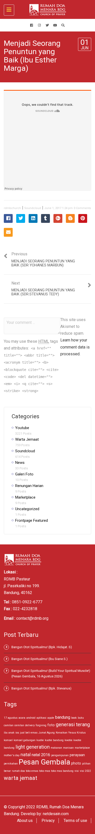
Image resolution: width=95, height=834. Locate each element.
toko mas (44, 771)
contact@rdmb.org (32, 618)
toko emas (32, 771)
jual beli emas (28, 732)
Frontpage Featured (31, 520)
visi (76, 771)
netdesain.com (56, 813)
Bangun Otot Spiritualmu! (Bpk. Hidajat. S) (41, 647)
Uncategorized (27, 509)
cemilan (19, 725)
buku (81, 717)
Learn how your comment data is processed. (75, 347)
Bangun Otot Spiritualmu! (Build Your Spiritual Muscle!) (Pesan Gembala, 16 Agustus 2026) (50, 673)
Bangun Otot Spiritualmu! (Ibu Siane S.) (39, 659)
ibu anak (9, 732)
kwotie (68, 740)
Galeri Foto (24, 474)
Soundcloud (32, 208)
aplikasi (41, 717)
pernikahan (11, 763)
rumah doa (18, 771)
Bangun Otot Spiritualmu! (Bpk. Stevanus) (41, 688)
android (30, 717)
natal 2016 (41, 754)
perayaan (77, 755)
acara (21, 717)
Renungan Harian (29, 485)
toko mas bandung (62, 771)
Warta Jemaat (27, 439)
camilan (8, 725)
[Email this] (8, 232)
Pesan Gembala (44, 762)
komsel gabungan (24, 740)
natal (26, 754)
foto (51, 725)
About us (25, 820)
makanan (56, 747)
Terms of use (75, 820)
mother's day (12, 755)
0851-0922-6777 (27, 602)
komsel (8, 740)
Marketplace (25, 497)
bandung (62, 717)
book (74, 717)
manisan (68, 747)
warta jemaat (20, 778)
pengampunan (60, 755)
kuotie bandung (54, 740)
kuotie (40, 740)
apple (50, 717)
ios (17, 732)
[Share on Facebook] (8, 218)
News (20, 462)
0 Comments (82, 208)
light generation (32, 747)
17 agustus (10, 717)
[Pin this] (82, 218)
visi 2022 (85, 771)
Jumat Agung (47, 732)
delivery (30, 725)
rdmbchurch (12, 208)
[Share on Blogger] (70, 218)
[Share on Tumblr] (45, 218)
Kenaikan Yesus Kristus (71, 732)
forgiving (41, 725)
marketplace (82, 747)
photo (76, 763)
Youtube (22, 428)
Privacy (48, 820)
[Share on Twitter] (20, 218)
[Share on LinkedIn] (33, 218)
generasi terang (73, 724)
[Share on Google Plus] (57, 218)
